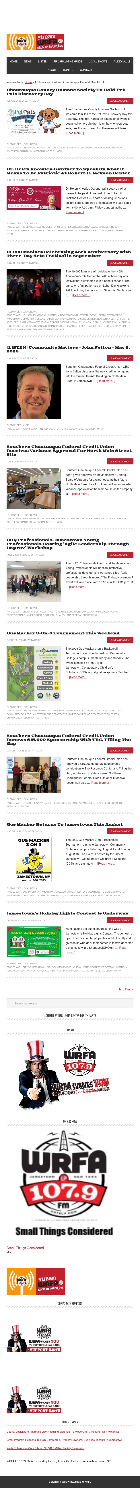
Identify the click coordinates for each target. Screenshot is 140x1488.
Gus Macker (98, 710)
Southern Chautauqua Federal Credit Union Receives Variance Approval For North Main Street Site (69, 451)
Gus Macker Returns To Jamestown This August (65, 824)
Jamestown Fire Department (49, 714)
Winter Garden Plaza (51, 329)
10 (24, 315)
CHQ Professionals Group (39, 611)
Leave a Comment (120, 100)
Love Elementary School (100, 518)
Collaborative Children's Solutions (77, 891)
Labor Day (52, 318)
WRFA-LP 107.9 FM (70, 14)
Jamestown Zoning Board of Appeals (45, 518)
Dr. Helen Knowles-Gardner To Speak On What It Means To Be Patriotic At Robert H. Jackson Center (68, 171)
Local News (29, 144)
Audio (25, 425)
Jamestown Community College (26, 318)
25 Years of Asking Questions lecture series (50, 226)
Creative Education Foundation (75, 611)
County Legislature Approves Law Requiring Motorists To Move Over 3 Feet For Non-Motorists (63, 1431)
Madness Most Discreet (74, 318)
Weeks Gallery (28, 329)
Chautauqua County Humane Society (45, 147)
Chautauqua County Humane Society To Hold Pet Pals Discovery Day (66, 92)
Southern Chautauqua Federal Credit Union (34, 151)
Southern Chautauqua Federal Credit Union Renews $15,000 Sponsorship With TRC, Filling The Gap (69, 740)
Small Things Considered (25, 1247)
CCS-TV (26, 891)
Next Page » (126, 989)
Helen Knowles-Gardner (94, 226)
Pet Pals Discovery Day (83, 147)
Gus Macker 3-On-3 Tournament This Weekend (63, 633)
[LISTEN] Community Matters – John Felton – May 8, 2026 (68, 350)
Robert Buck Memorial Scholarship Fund (75, 322)
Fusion (106, 891)
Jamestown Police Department (87, 714)
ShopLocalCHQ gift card (49, 970)
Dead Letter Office (110, 315)
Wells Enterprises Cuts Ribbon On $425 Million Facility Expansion (45, 1448)
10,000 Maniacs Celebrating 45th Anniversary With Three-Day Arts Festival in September (69, 254)
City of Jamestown (34, 710)
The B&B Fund (101, 325)
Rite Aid (43, 428)
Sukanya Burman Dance (48, 325)
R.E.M (93, 318)
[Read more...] (75, 133)
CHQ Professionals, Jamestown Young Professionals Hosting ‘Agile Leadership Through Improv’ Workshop (68, 544)
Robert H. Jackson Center (34, 230)
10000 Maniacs (34, 315)
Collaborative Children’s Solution (68, 710)
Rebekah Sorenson (110, 147)
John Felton (30, 428)
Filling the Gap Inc (34, 802)
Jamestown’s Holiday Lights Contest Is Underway (67, 913)
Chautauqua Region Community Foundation (71, 315)
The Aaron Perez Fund (78, 325)
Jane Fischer (34, 615)
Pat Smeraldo (54, 895)
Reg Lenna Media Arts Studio (31, 322)
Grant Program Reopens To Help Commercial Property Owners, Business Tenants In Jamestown (64, 1440)
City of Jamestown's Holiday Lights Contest (73, 967)
